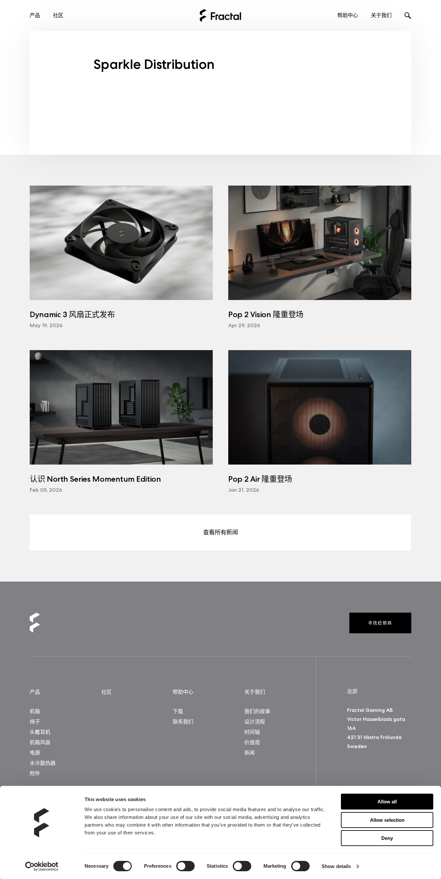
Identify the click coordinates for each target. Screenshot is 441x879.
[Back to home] (220, 15)
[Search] (408, 16)
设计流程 (254, 721)
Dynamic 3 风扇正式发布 (72, 314)
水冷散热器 (43, 763)
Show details (336, 866)
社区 (58, 15)
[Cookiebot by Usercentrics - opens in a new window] (42, 866)
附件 (35, 773)
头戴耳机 (40, 732)
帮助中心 (347, 15)
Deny (387, 838)
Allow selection (387, 820)
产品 (35, 15)
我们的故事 (257, 711)
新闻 (249, 752)
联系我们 (183, 721)
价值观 (252, 742)
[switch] (185, 866)
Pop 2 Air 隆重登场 (260, 479)
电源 (35, 752)
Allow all (387, 801)
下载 (178, 711)
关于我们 (381, 15)
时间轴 (252, 732)
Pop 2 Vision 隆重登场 (265, 314)
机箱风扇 (40, 742)
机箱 (35, 711)
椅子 (35, 721)
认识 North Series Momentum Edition (95, 479)
